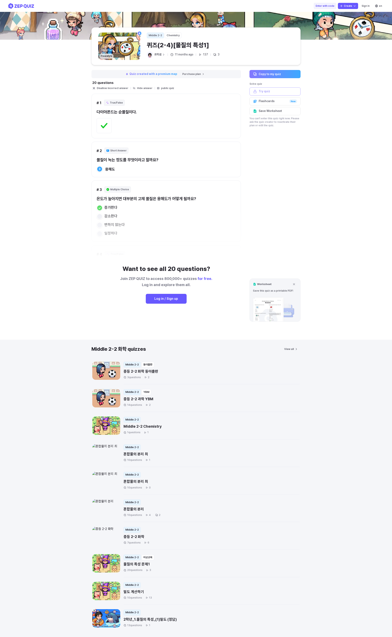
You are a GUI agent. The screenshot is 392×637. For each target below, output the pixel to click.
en (380, 6)
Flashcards (277, 101)
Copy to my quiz (270, 74)
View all (289, 349)
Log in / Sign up (166, 299)
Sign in (366, 6)
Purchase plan (191, 74)
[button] (275, 300)
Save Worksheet (270, 111)
